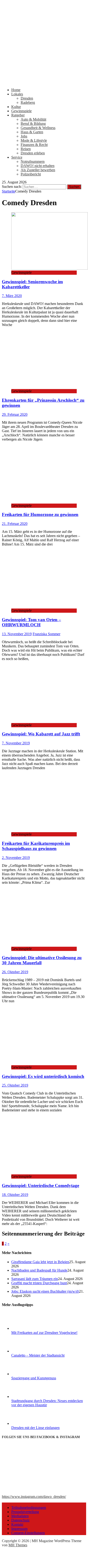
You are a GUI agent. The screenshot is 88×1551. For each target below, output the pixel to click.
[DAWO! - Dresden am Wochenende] (44, 82)
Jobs (24, 136)
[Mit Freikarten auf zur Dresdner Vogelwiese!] (28, 1328)
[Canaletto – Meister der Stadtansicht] (28, 1351)
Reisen (26, 149)
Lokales (17, 94)
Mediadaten (20, 1516)
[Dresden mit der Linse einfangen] (28, 1423)
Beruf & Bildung (33, 124)
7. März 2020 (12, 296)
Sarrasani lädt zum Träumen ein (34, 1279)
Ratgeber (18, 115)
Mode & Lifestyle (34, 140)
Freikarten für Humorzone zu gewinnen (40, 514)
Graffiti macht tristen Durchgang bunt (39, 1283)
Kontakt (17, 1524)
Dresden (27, 98)
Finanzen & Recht (34, 145)
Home (15, 90)
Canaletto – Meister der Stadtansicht (38, 1355)
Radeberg (28, 102)
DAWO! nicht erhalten (37, 166)
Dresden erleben (33, 153)
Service (16, 157)
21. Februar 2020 (14, 524)
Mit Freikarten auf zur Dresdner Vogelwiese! (44, 1333)
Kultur (16, 107)
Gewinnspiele (21, 111)
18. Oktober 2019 (15, 1195)
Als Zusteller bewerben (38, 170)
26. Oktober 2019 (15, 972)
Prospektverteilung (25, 1512)
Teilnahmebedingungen (28, 1508)
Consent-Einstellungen (28, 1533)
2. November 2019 (16, 858)
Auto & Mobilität (33, 119)
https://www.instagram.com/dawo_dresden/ (34, 1497)
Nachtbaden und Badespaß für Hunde (39, 1270)
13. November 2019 (17, 634)
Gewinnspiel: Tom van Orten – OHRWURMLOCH (31, 622)
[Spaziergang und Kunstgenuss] (28, 1374)
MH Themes (17, 1545)
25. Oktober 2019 (15, 1085)
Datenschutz (20, 1520)
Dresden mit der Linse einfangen (35, 1428)
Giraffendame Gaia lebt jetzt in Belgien (40, 1262)
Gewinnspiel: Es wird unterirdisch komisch (43, 1076)
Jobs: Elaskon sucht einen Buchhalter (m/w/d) (45, 1291)
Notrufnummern (33, 161)
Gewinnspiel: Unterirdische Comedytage (40, 1185)
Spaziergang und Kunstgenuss (33, 1378)
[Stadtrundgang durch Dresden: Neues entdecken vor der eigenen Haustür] (28, 1397)
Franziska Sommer (46, 634)
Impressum (19, 1529)
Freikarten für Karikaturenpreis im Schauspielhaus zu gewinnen (36, 846)
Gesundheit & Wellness (38, 128)
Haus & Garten (32, 132)
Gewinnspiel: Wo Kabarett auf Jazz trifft (41, 733)
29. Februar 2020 (14, 414)
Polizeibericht (31, 174)
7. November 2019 (16, 743)
